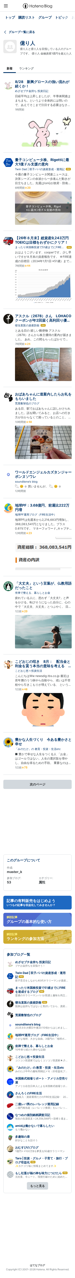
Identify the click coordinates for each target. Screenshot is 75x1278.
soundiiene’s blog (26, 481)
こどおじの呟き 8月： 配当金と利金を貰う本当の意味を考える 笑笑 (43, 666)
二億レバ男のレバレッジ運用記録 (37, 1104)
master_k (14, 872)
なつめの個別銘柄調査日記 (32, 1115)
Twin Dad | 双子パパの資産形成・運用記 (40, 169)
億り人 (27, 43)
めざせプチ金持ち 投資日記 (31, 91)
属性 (42, 882)
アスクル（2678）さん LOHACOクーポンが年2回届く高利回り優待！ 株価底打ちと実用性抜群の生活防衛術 (43, 322)
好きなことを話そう (26, 1140)
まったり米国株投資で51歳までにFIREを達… (39, 247)
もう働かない (22, 1129)
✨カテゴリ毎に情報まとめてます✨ (35, 1165)
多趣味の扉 (22, 1136)
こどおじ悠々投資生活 (28, 670)
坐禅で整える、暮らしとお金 (32, 592)
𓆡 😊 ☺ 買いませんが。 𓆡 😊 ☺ (38, 486)
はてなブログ (37, 1265)
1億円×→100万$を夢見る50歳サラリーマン (40, 1151)
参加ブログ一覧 (18, 954)
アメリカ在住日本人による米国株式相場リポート (42, 1086)
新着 (9, 68)
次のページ (37, 784)
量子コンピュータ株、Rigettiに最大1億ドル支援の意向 (42, 162)
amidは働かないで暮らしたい (34, 1125)
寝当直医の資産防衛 (27, 325)
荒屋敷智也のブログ (27, 403)
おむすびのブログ (27, 1147)
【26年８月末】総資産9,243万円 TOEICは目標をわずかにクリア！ (43, 240)
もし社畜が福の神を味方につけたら (38, 1173)
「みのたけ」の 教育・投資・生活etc (38, 749)
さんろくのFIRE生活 (28, 1093)
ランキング (26, 68)
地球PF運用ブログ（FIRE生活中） (35, 514)
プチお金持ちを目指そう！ (30, 965)
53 (9, 882)
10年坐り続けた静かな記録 (30, 1049)
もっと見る (37, 1185)
